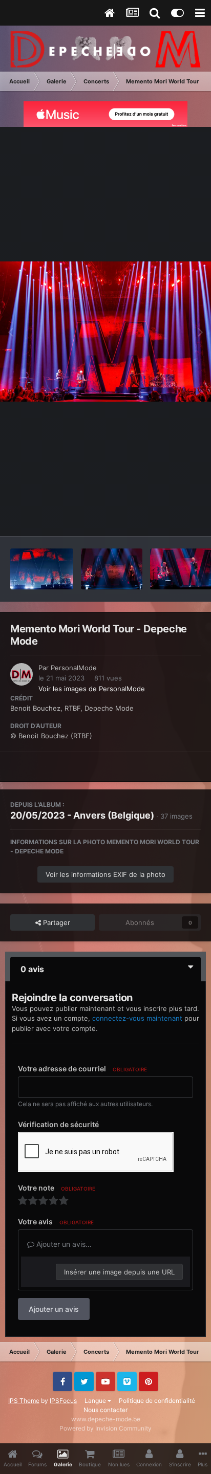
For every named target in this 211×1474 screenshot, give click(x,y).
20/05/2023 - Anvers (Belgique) (82, 815)
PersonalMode (74, 668)
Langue (96, 1400)
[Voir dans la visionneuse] (105, 331)
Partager (55, 922)
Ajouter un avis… (63, 1244)
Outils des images (159, 518)
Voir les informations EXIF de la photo (105, 874)
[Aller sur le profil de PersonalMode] (21, 674)
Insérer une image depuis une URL (119, 1272)
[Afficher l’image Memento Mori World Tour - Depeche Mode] (41, 568)
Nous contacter (105, 1410)
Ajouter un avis (54, 1309)
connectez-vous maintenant (137, 1018)
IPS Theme (23, 1400)
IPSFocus (63, 1400)
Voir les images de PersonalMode (91, 689)
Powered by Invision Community (105, 1428)
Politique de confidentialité (157, 1400)
